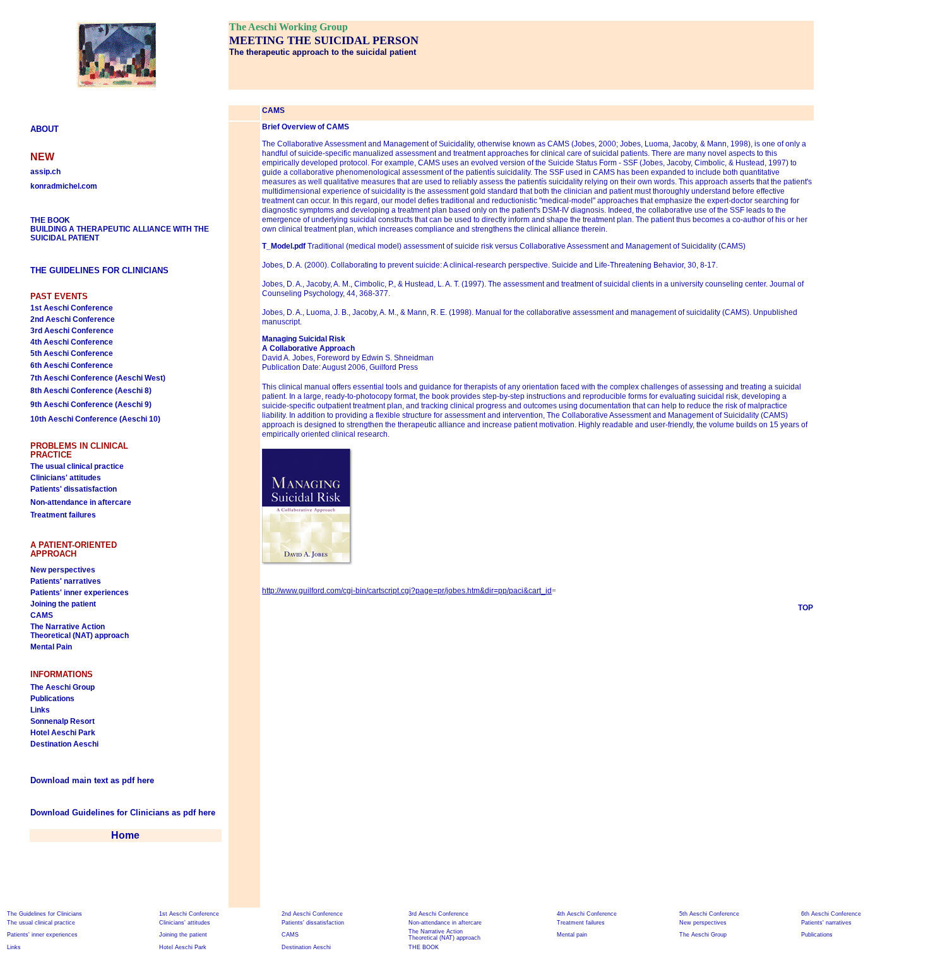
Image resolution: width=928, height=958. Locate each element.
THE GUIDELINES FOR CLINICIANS (99, 270)
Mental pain (572, 934)
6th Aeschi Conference (71, 365)
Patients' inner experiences (79, 592)
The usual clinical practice (77, 466)
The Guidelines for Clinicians (44, 914)
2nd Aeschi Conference (72, 319)
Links (40, 710)
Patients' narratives (65, 581)
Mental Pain (51, 646)
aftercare (114, 502)
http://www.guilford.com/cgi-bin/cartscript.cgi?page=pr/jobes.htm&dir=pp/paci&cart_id (407, 590)
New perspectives (62, 569)
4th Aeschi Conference (71, 342)
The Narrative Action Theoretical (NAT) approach (79, 631)
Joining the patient (63, 604)
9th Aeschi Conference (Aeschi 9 (89, 404)
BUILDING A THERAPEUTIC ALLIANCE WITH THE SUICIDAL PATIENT (119, 229)
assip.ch (45, 171)
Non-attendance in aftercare (445, 923)
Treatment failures (63, 515)
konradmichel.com (63, 186)
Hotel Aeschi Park (62, 732)
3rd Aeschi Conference (72, 330)
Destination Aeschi (64, 744)
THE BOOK (423, 947)
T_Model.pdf (284, 246)
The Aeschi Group (62, 687)
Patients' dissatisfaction (73, 489)
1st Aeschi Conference (71, 308)
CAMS (41, 615)
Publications (52, 698)
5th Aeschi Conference (71, 353)
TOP (805, 607)
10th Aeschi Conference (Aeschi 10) (95, 419)
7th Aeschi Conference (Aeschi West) (97, 378)
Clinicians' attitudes (65, 477)
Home (125, 835)
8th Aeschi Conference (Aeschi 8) (91, 390)
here (206, 812)
